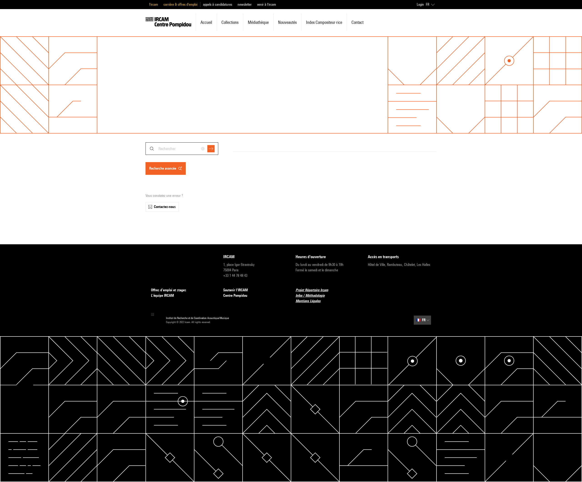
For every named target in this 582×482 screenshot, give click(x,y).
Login (420, 4)
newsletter (245, 4)
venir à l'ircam (266, 4)
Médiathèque (258, 22)
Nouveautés (287, 22)
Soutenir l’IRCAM (235, 290)
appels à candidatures (217, 4)
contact (357, 22)
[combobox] (182, 148)
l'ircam (153, 4)
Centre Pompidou (235, 295)
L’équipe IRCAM (162, 295)
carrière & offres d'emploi (180, 4)
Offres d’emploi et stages (168, 290)
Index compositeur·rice (324, 22)
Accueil (206, 22)
